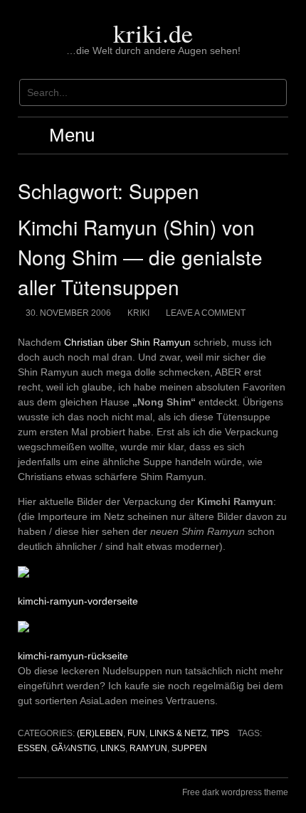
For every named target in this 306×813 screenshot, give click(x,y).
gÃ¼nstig (73, 748)
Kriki (138, 313)
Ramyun (148, 748)
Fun (136, 733)
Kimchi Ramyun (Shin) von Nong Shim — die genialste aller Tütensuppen (140, 257)
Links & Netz (177, 733)
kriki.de (153, 33)
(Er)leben (100, 733)
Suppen (189, 748)
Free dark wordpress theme (235, 792)
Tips (220, 733)
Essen (32, 748)
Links (112, 748)
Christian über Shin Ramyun (127, 342)
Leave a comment (206, 313)
